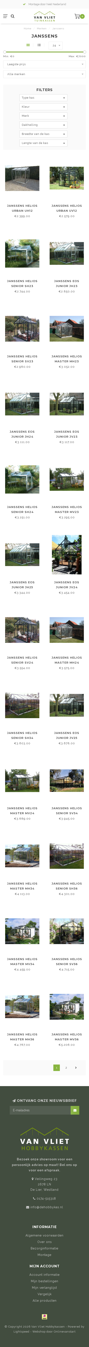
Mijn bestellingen (44, 1281)
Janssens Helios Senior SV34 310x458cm (67, 813)
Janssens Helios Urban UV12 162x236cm (67, 210)
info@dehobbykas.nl (46, 1207)
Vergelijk (45, 1294)
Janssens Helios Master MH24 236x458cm (67, 662)
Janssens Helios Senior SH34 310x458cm (22, 737)
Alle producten (45, 1300)
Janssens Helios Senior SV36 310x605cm (67, 964)
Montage (44, 1255)
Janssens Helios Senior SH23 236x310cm (22, 286)
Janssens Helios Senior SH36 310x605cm (67, 888)
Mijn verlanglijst (44, 1287)
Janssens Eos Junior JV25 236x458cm (66, 737)
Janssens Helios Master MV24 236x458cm (22, 813)
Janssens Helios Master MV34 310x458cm (22, 964)
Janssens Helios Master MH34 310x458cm (22, 888)
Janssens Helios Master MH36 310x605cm (22, 1039)
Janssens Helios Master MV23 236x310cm (67, 512)
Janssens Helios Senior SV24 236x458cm (22, 662)
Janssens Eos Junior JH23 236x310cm (66, 286)
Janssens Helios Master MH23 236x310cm (67, 361)
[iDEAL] (44, 1317)
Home (27, 28)
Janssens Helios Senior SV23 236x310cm (22, 361)
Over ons (44, 1242)
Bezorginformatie (44, 1248)
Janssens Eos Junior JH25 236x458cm (22, 587)
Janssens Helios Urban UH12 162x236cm (22, 210)
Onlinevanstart (65, 1331)
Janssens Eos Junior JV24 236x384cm (66, 587)
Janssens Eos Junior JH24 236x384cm (22, 436)
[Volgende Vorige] (76, 1068)
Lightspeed (21, 1331)
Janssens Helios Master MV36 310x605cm (67, 1039)
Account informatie (44, 1274)
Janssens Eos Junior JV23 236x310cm (66, 436)
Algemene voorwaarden (44, 1235)
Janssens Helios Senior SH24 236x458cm (22, 512)
